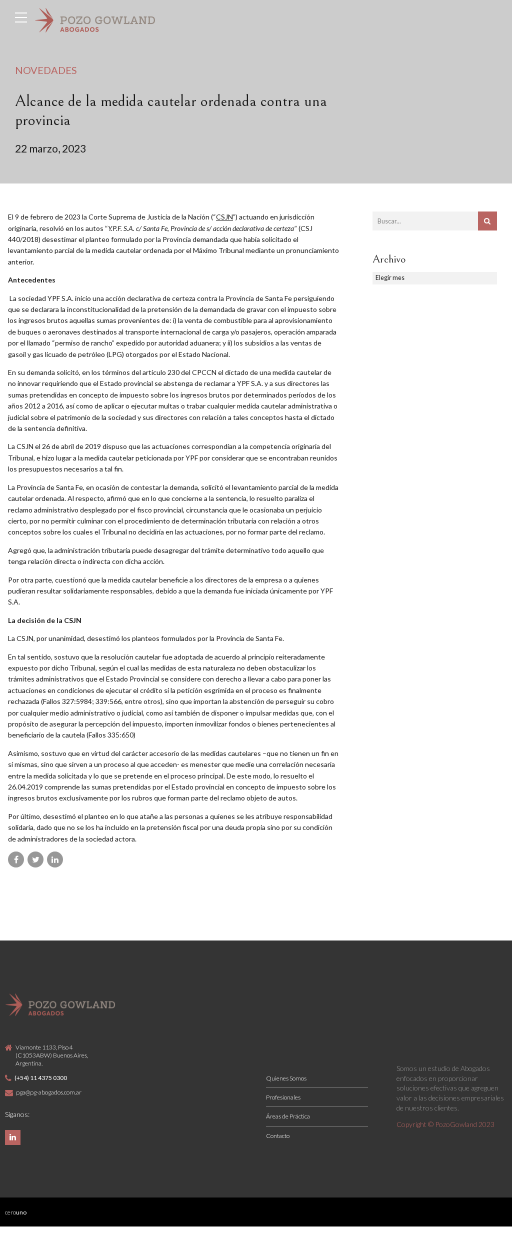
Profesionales (283, 1097)
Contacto (278, 1136)
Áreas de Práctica (288, 1116)
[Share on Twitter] (36, 860)
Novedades (46, 70)
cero (15, 1212)
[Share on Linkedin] (55, 860)
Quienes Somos (286, 1078)
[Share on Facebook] (16, 860)
